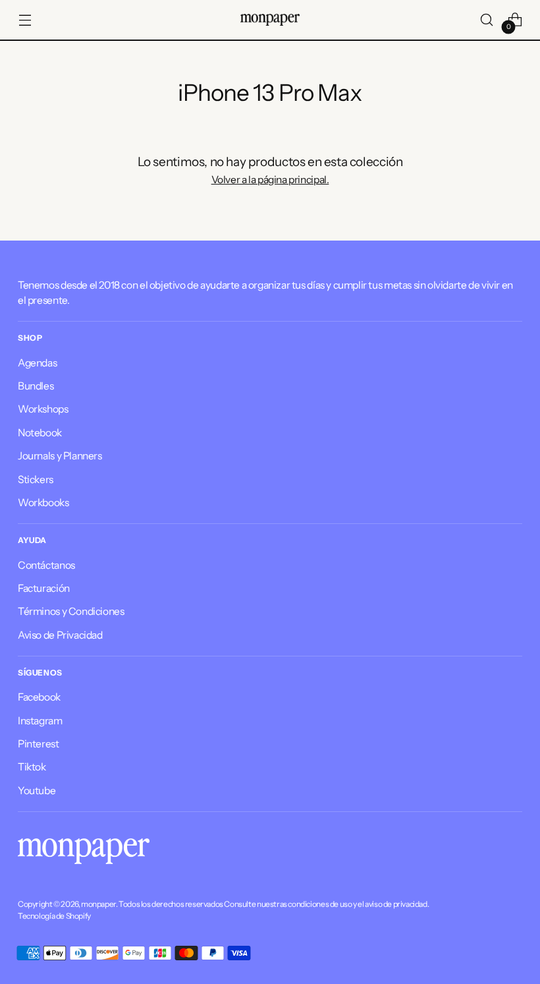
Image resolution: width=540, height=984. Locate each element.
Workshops (43, 409)
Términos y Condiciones (71, 611)
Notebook (40, 432)
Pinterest (38, 744)
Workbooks (43, 502)
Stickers (35, 479)
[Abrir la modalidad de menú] (24, 20)
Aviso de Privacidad (60, 635)
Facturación (44, 588)
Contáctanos (46, 565)
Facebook (39, 697)
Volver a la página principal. (270, 179)
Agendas (37, 363)
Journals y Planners (60, 455)
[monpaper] (270, 20)
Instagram (40, 720)
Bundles (35, 386)
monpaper (98, 904)
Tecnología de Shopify (54, 916)
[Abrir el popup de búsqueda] (486, 20)
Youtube (36, 790)
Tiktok (32, 767)
